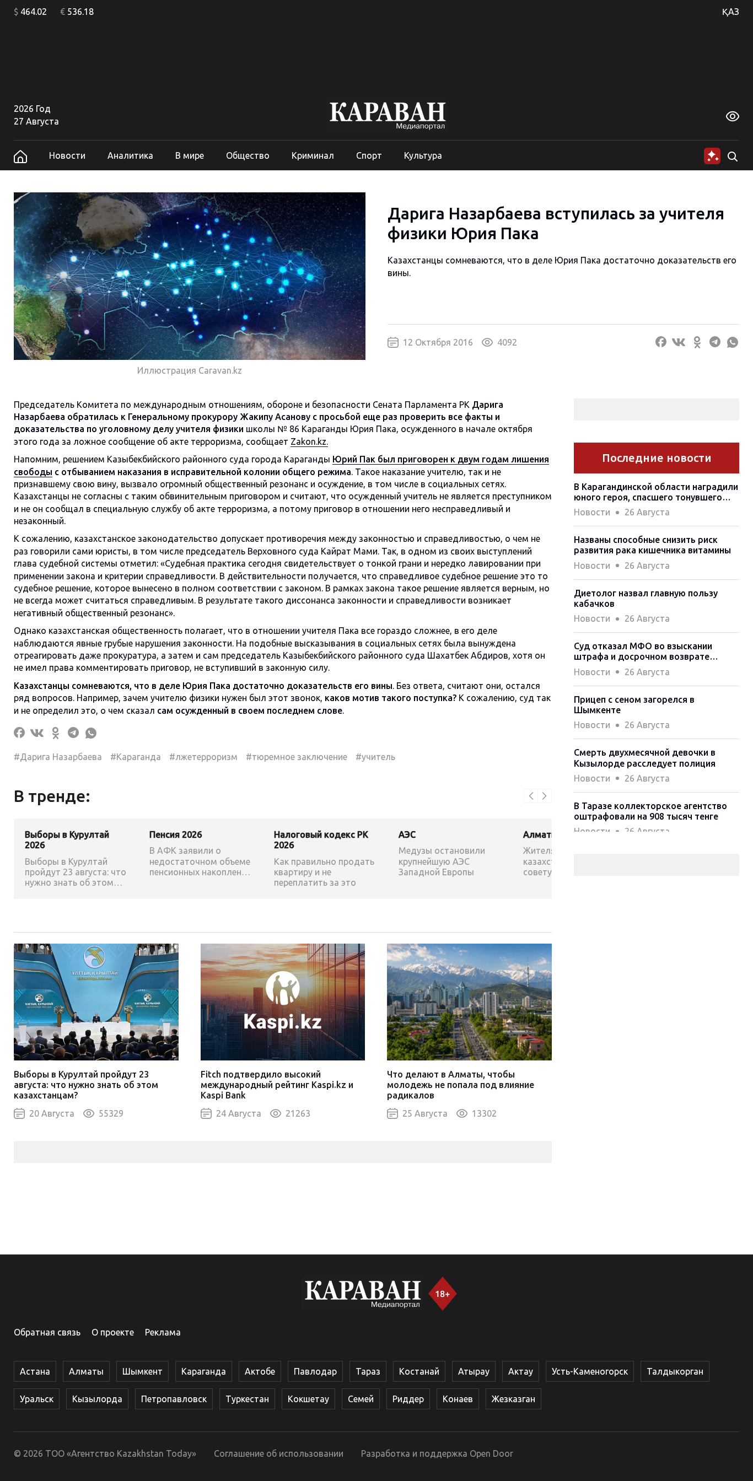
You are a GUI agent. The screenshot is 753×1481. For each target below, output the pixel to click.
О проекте (113, 1332)
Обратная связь (47, 1332)
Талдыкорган (675, 1371)
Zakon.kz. (309, 441)
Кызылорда (97, 1399)
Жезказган (513, 1399)
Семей (361, 1399)
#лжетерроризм (203, 757)
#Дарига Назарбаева (58, 757)
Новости (67, 155)
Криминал (313, 155)
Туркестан (247, 1399)
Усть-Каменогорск (590, 1371)
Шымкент (142, 1371)
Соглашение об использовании (278, 1453)
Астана (35, 1371)
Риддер (408, 1399)
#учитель (375, 757)
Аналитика (130, 155)
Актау (520, 1371)
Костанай (419, 1371)
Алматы (86, 1371)
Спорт (369, 155)
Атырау (474, 1371)
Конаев (458, 1399)
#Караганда (135, 757)
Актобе (260, 1371)
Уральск (36, 1399)
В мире (189, 155)
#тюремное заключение (296, 757)
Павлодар (315, 1371)
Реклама (163, 1332)
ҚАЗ (730, 12)
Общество (248, 155)
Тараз (368, 1371)
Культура (423, 155)
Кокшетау (308, 1399)
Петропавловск (174, 1399)
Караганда (203, 1371)
